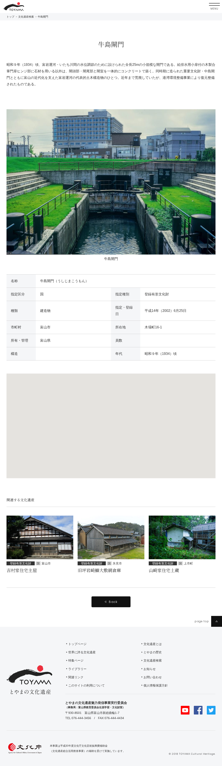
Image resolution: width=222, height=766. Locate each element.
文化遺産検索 (26, 16)
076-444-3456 (81, 718)
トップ (10, 16)
